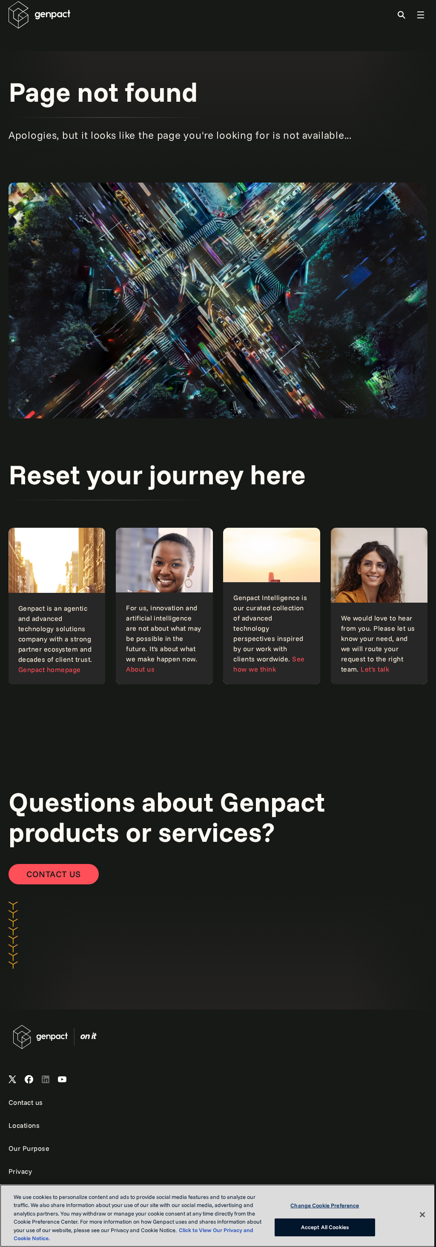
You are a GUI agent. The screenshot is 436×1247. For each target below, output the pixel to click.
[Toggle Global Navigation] (420, 15)
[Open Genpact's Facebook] (29, 1079)
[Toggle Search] (401, 15)
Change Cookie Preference (324, 1205)
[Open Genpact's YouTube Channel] (62, 1079)
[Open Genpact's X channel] (12, 1079)
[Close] (422, 1214)
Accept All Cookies (325, 1227)
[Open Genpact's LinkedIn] (45, 1079)
